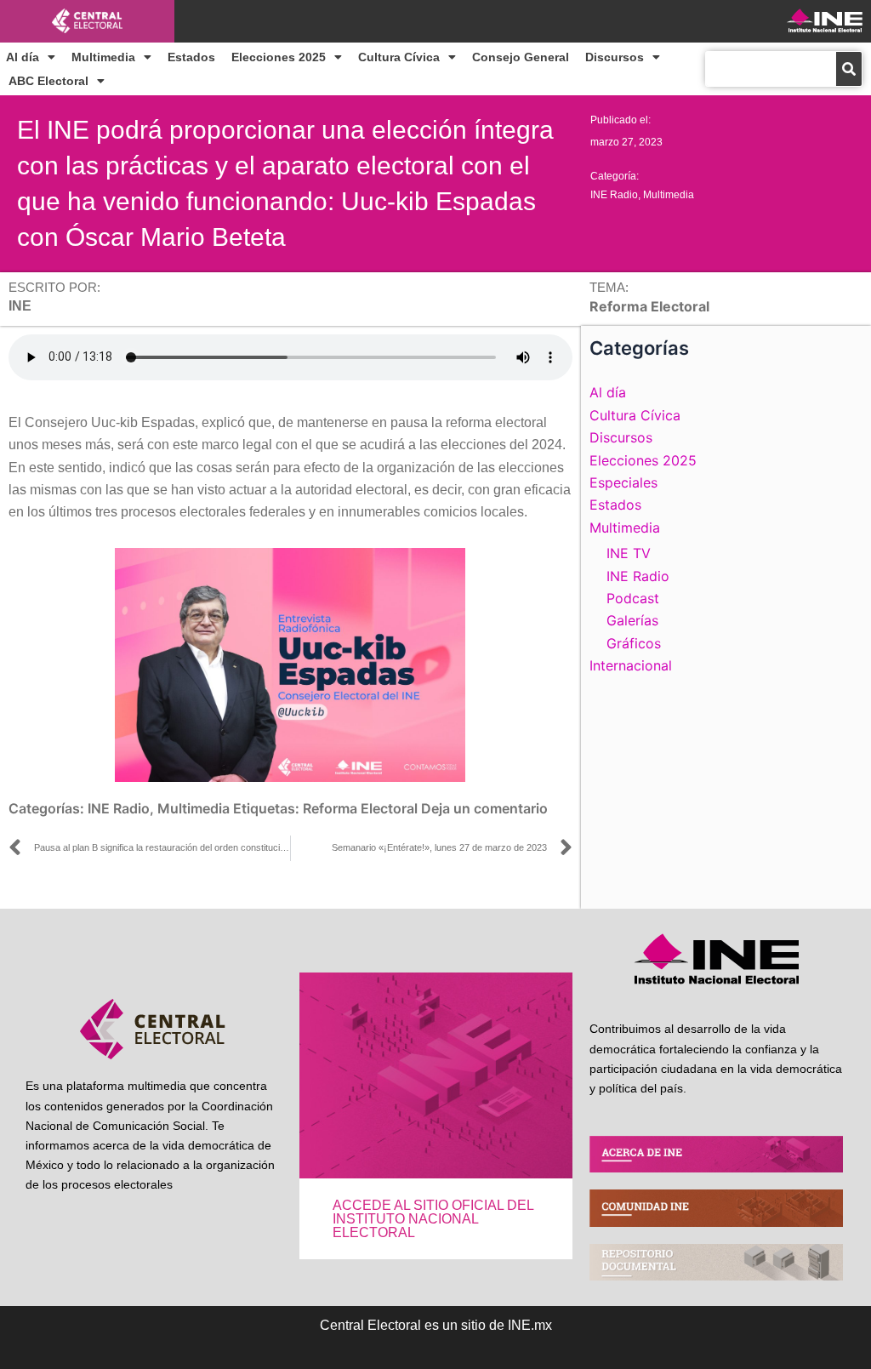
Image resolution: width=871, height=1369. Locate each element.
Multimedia (103, 57)
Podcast (632, 598)
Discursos (614, 57)
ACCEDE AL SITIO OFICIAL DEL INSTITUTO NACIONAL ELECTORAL (433, 1219)
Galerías (632, 620)
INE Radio (614, 195)
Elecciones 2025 (278, 57)
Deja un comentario (484, 808)
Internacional (630, 665)
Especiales (623, 482)
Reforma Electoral (360, 808)
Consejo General (520, 57)
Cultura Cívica (399, 57)
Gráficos (633, 643)
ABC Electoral (48, 81)
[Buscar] (849, 69)
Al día (22, 57)
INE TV (628, 553)
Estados (191, 57)
